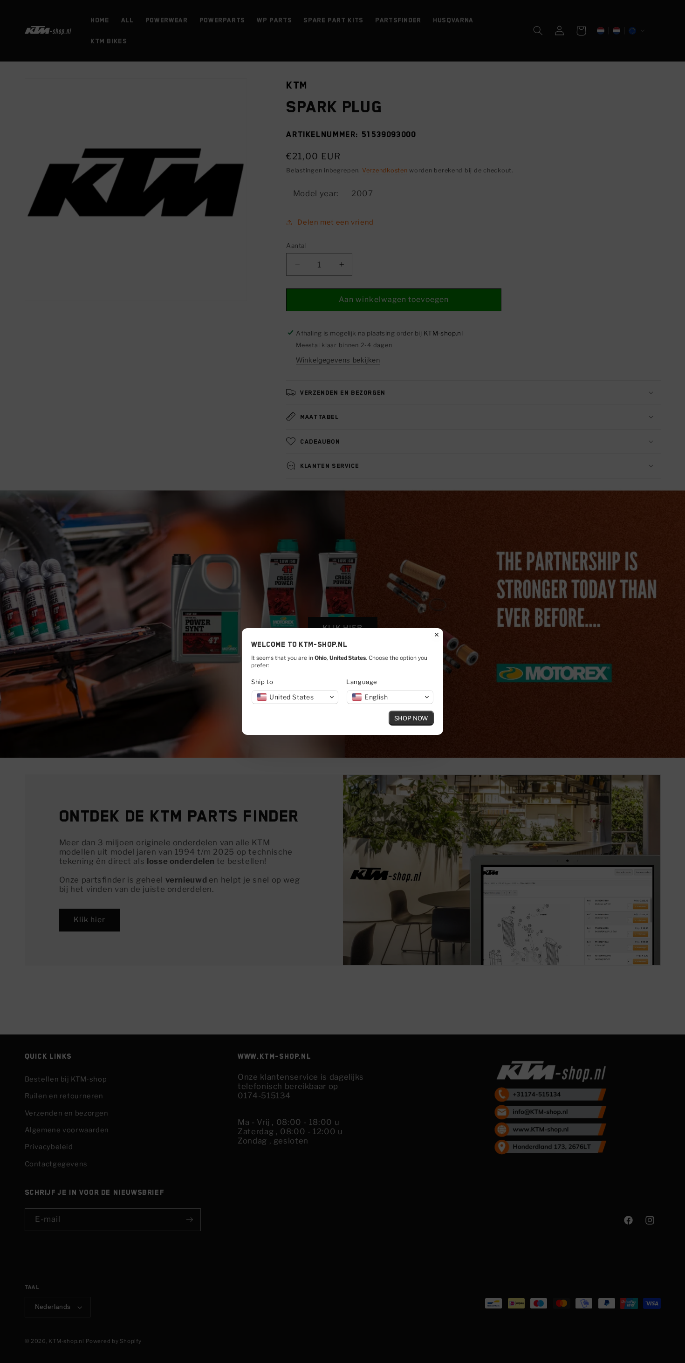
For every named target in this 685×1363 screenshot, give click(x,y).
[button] (295, 697)
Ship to (262, 681)
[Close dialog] (436, 634)
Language (361, 681)
